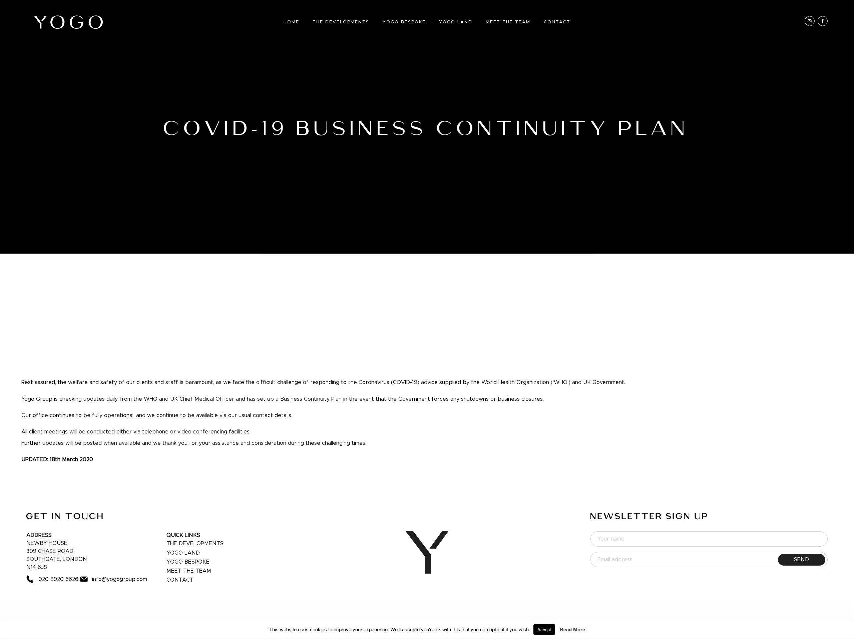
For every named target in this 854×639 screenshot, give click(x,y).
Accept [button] (544, 629)
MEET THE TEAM (508, 22)
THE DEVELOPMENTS (341, 22)
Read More (572, 629)
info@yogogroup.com (119, 579)
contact (179, 580)
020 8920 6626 (58, 579)
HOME (291, 22)
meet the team (188, 571)
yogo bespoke (187, 562)
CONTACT (557, 22)
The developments (195, 543)
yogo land (183, 553)
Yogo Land (455, 22)
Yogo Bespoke (404, 22)
